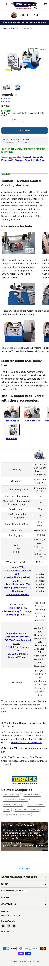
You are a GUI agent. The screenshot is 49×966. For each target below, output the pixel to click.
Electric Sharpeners (32, 794)
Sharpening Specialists (18, 832)
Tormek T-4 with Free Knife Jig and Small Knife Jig (22, 159)
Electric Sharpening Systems (15, 799)
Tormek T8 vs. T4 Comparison (26, 742)
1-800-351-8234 (12, 843)
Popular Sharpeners (36, 804)
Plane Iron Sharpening (12, 804)
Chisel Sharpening (11, 794)
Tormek (7, 98)
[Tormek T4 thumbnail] (6, 87)
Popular (14, 28)
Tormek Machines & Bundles (27, 809)
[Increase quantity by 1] (23, 121)
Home (5, 28)
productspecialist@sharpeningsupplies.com (24, 845)
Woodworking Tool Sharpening (16, 814)
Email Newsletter (8, 931)
